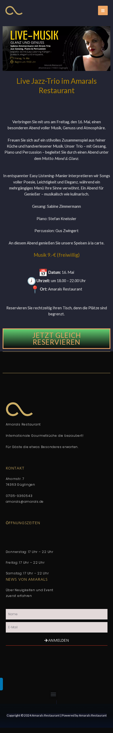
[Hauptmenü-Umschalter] (103, 10)
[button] (53, 694)
